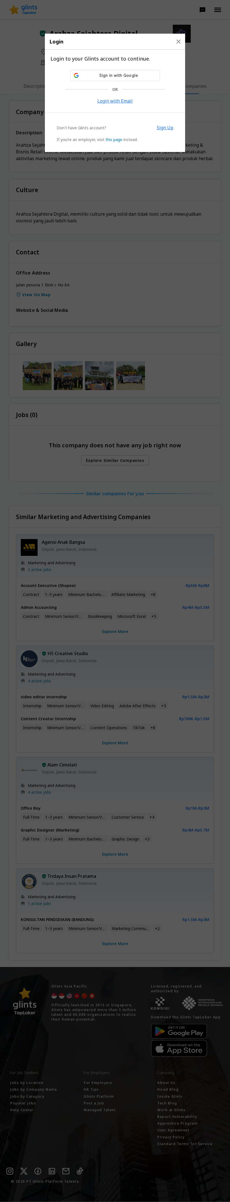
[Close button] (178, 41)
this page (113, 139)
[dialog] (115, 93)
